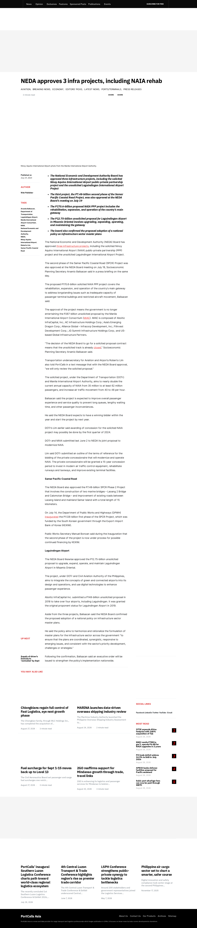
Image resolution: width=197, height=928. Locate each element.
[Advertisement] (98, 51)
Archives (162, 916)
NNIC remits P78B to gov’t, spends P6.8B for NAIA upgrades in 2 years (148, 744)
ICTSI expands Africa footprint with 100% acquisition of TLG (146, 731)
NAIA (23, 226)
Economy (58, 89)
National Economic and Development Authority (29, 231)
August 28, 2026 (143, 736)
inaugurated (51, 516)
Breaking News (41, 89)
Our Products (149, 916)
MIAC (87, 318)
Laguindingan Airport (29, 217)
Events (107, 4)
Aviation (26, 89)
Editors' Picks (74, 89)
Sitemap (172, 916)
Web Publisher (27, 192)
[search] (172, 4)
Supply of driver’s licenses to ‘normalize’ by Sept (30, 658)
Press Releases (132, 89)
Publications (94, 4)
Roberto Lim (25, 245)
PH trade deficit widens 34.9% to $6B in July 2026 (147, 757)
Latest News (91, 89)
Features (63, 4)
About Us (123, 916)
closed (97, 347)
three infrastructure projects (72, 246)
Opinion (39, 4)
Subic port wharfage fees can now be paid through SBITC (148, 782)
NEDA (23, 237)
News (29, 4)
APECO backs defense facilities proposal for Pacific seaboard (146, 770)
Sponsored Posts (78, 4)
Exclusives (52, 4)
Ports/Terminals (111, 89)
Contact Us (135, 916)
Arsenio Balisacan (28, 209)
